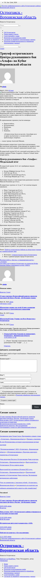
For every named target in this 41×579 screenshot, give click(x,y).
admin (4, 86)
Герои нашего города (11, 34)
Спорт (2, 48)
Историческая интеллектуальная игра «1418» (15, 424)
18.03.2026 (4, 527)
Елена (12, 313)
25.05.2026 (4, 517)
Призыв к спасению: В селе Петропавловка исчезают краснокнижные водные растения (20, 442)
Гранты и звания (5, 529)
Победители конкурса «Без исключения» (14, 425)
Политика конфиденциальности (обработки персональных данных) (19, 42)
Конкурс (3, 292)
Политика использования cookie (15, 38)
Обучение (3, 303)
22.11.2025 (3, 536)
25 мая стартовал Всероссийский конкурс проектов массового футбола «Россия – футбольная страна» (18, 297)
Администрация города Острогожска (24, 255)
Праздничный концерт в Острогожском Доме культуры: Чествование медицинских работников (18, 475)
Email (2, 379)
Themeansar (4, 560)
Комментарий (5, 359)
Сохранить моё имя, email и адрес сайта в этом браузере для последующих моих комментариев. (20, 387)
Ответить (7, 346)
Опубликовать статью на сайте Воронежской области (18, 427)
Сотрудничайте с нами (11, 36)
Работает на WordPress (8, 559)
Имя (2, 375)
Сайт (1, 382)
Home (6, 564)
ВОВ (2, 519)
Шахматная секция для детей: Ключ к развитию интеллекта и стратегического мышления (17, 308)
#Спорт (11, 90)
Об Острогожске (9, 32)
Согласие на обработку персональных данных (19, 39)
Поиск (2, 404)
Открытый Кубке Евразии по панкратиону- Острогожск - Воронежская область (20, 334)
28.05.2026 (4, 506)
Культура (3, 508)
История (7, 519)
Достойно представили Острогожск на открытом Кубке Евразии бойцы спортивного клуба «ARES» (19, 264)
